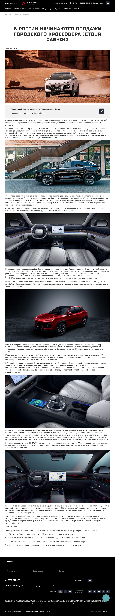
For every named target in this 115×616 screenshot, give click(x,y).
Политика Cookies (45, 611)
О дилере (58, 9)
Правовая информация (31, 611)
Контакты (68, 9)
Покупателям (12, 571)
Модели (10, 562)
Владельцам (38, 571)
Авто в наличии (20, 9)
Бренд (61, 571)
